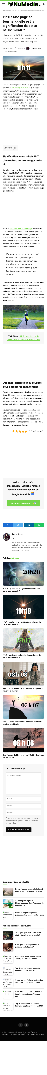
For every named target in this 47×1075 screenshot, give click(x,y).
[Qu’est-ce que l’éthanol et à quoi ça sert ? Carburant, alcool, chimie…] (8, 983)
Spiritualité (12, 10)
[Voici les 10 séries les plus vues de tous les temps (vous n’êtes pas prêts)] (8, 994)
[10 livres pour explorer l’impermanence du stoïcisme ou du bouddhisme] (8, 903)
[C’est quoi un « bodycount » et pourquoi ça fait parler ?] (8, 947)
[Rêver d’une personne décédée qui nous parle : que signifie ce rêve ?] (8, 892)
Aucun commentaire (11, 51)
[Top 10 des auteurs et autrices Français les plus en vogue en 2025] (8, 1006)
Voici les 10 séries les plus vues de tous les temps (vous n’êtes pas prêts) (29, 994)
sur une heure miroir (20, 88)
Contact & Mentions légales (34, 1034)
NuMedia (5, 10)
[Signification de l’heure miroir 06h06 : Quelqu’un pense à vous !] (23, 740)
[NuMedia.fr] (24, 4)
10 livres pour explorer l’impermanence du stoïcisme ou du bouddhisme (29, 903)
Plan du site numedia (17, 1034)
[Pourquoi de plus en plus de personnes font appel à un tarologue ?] (8, 915)
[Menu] (3, 4)
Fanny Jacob (37, 48)
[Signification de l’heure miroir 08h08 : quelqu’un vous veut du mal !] (23, 673)
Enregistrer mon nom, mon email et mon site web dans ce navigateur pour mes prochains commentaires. (22, 820)
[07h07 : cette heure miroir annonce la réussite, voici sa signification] (23, 707)
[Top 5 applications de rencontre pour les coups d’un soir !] (8, 971)
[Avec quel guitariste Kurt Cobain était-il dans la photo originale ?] (8, 935)
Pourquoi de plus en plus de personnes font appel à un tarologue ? (29, 915)
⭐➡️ (23, 503)
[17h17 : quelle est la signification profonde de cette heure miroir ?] (23, 640)
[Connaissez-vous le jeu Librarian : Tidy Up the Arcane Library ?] (8, 959)
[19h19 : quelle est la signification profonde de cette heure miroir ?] (23, 607)
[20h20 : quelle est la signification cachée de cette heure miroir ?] (23, 574)
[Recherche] (44, 4)
